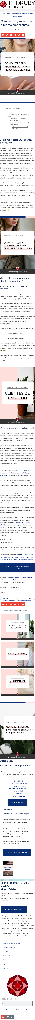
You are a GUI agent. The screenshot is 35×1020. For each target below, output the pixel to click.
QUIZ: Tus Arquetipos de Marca (12, 943)
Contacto (5, 968)
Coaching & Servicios (9, 947)
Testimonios (6, 960)
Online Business (17, 16)
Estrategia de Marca (27, 13)
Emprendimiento (16, 13)
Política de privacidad (22, 1010)
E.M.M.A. (5, 951)
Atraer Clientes (6, 13)
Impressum (9, 1010)
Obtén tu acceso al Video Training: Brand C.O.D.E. (17, 567)
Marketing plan (4, 475)
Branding (16, 470)
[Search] (32, 1003)
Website (25, 473)
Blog (4, 964)
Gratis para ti (6, 956)
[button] (17, 10)
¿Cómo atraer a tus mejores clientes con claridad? (17, 119)
